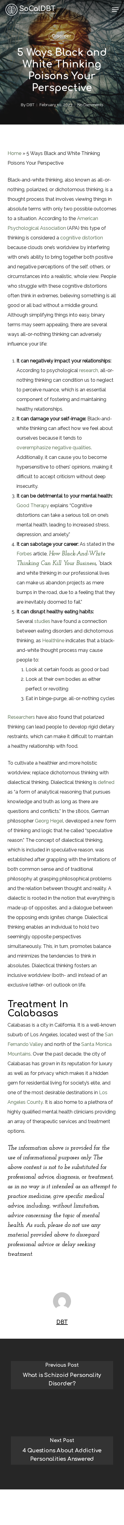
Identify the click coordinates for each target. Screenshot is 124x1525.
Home (14, 153)
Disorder (61, 36)
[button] (115, 10)
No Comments (90, 105)
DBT (30, 105)
